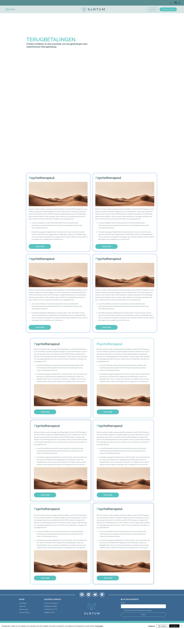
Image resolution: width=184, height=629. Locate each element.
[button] (179, 3)
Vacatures (22, 606)
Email (123, 603)
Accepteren (174, 626)
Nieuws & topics (24, 612)
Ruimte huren (23, 609)
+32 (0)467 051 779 (50, 609)
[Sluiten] (182, 625)
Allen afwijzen (162, 626)
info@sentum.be (49, 612)
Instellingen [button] (151, 626)
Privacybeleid (99, 626)
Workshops (23, 603)
